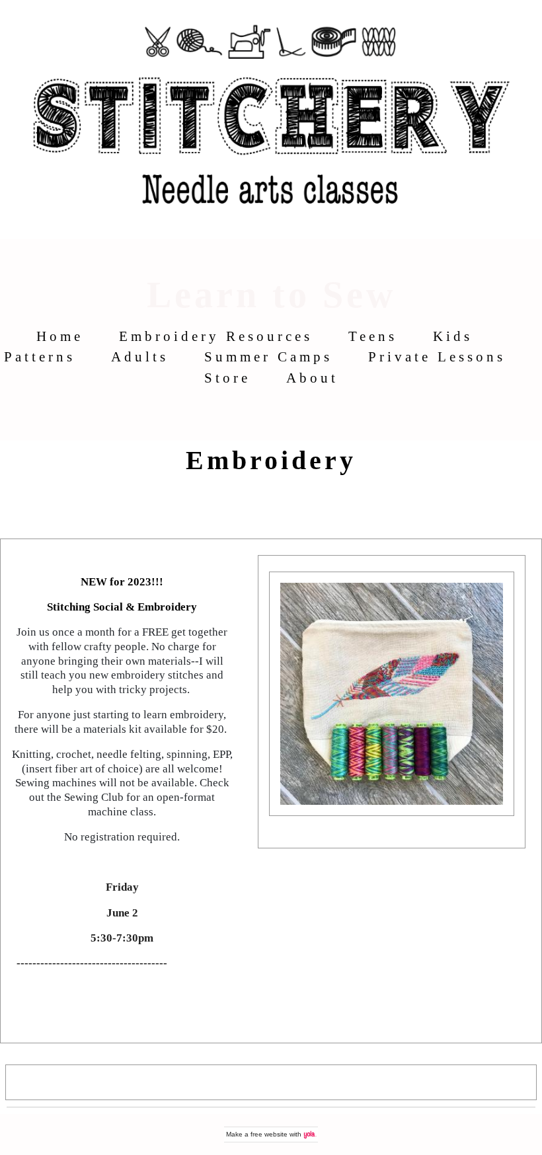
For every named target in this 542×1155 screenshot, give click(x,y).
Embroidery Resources (216, 336)
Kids (453, 336)
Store (227, 377)
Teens (372, 336)
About (312, 377)
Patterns (39, 356)
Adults (140, 356)
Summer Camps (268, 356)
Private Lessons (437, 356)
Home (59, 336)
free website (269, 1134)
